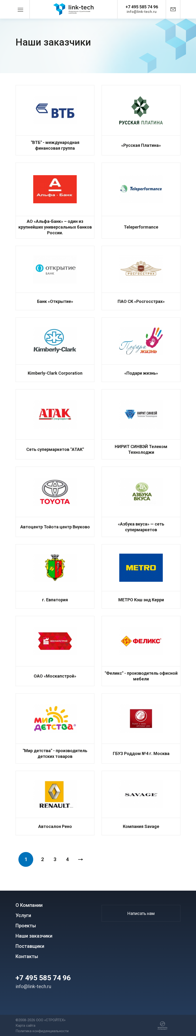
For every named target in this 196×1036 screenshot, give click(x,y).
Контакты (27, 956)
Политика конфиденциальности (42, 1031)
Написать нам (141, 913)
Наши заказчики (34, 936)
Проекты (26, 926)
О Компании (29, 905)
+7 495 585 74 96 (141, 6)
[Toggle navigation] (23, 9)
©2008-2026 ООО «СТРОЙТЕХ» (40, 1020)
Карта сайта (25, 1025)
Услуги (23, 915)
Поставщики (30, 946)
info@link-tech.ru (142, 12)
